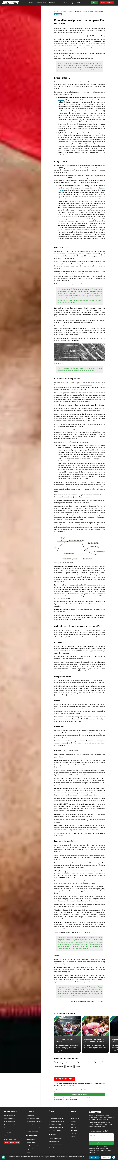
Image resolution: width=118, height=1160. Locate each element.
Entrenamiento (70, 1063)
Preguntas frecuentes (32, 1149)
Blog (64, 12)
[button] (115, 3)
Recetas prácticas (31, 1125)
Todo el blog (59, 1063)
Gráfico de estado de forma (56, 1127)
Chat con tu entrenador (55, 1130)
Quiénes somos (31, 1139)
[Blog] (72, 1111)
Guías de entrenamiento (55, 1138)
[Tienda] (49, 1135)
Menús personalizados (33, 1118)
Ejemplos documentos (10, 1125)
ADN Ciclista (58, 12)
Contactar (29, 1152)
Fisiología (70, 12)
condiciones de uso (99, 1150)
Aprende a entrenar (9, 1118)
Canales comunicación (33, 1146)
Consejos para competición (34, 1128)
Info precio (7, 1136)
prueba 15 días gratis (10, 1139)
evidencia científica (86, 385)
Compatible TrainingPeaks (56, 1118)
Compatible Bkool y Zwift (55, 1124)
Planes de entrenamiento (55, 1145)
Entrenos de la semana (10, 1128)
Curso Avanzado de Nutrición (34, 1122)
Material (89, 1063)
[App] (49, 1111)
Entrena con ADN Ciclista (12, 1142)
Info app (51, 1115)
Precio (9, 1132)
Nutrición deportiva (54, 1141)
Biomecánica (59, 1067)
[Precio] (5, 1132)
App (52, 1111)
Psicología (98, 1063)
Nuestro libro (52, 1148)
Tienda (53, 1135)
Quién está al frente (9, 1122)
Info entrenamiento (9, 1115)
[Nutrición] (27, 1111)
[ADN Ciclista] (27, 1135)
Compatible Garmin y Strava (56, 1121)
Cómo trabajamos (31, 1143)
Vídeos (78, 1067)
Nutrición (81, 1063)
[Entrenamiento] (5, 1111)
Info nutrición (30, 1115)
